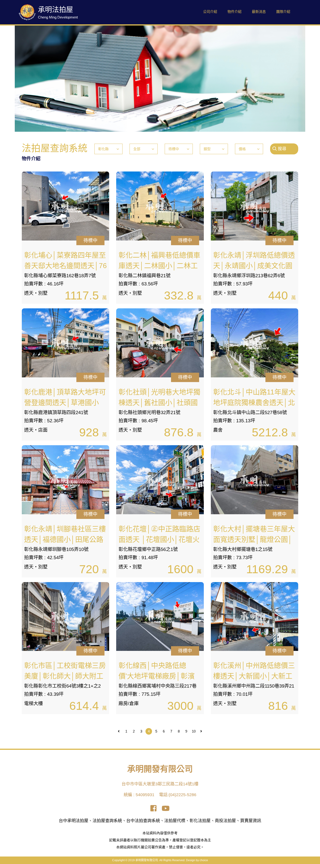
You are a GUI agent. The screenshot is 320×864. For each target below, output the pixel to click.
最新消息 (259, 12)
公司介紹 (210, 12)
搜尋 (281, 148)
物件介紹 (234, 12)
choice (204, 860)
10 (194, 731)
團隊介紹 (283, 12)
